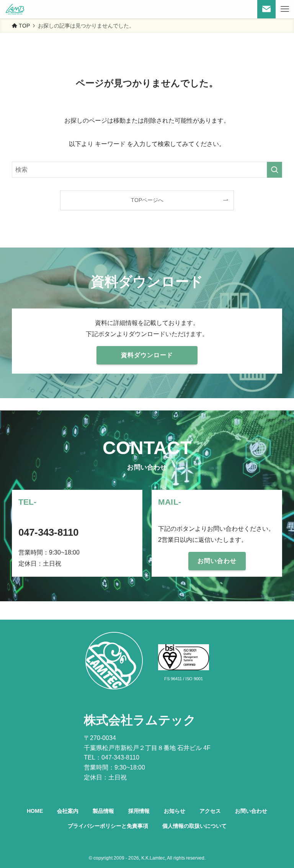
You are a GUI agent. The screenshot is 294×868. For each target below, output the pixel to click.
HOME (35, 811)
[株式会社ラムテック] (15, 9)
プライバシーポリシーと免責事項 (108, 826)
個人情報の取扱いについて (194, 826)
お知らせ (174, 811)
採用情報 (139, 811)
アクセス (210, 811)
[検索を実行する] (274, 170)
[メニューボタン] (285, 9)
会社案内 (67, 811)
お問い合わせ (251, 811)
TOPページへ (147, 200)
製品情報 (103, 811)
